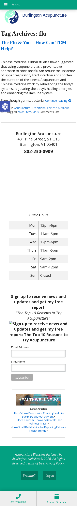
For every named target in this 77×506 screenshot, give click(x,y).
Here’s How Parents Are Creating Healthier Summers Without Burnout (39, 414)
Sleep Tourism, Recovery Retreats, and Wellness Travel (39, 421)
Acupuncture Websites (30, 454)
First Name (18, 361)
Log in (50, 475)
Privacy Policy (55, 463)
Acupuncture (22, 108)
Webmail (29, 475)
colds (21, 112)
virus (36, 112)
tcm (28, 112)
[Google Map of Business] (38, 178)
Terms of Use (35, 463)
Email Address (20, 347)
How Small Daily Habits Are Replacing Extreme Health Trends (39, 428)
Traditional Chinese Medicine (50, 108)
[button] (5, 106)
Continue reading (56, 100)
